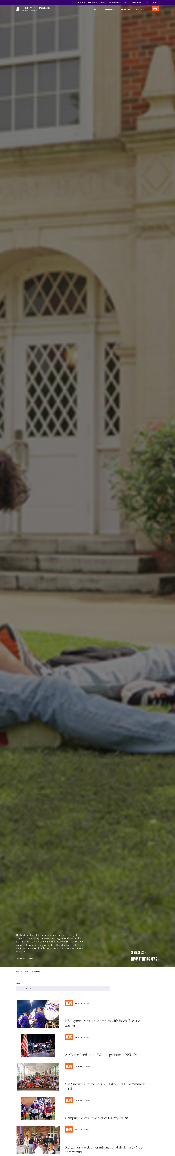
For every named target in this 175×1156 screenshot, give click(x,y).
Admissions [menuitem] (110, 9)
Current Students (80, 3)
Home (17, 971)
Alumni (102, 3)
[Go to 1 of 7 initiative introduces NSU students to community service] (87, 1077)
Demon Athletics (136, 3)
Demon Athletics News (144, 959)
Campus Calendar (25, 959)
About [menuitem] (96, 9)
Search (155, 3)
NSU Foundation (114, 3)
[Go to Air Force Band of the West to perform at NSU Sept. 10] (87, 1045)
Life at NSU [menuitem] (141, 9)
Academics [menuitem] (125, 9)
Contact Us (137, 952)
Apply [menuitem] (155, 8)
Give (125, 3)
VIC (147, 3)
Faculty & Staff (92, 3)
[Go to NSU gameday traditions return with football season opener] (87, 1014)
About (26, 971)
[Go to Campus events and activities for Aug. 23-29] (87, 1108)
